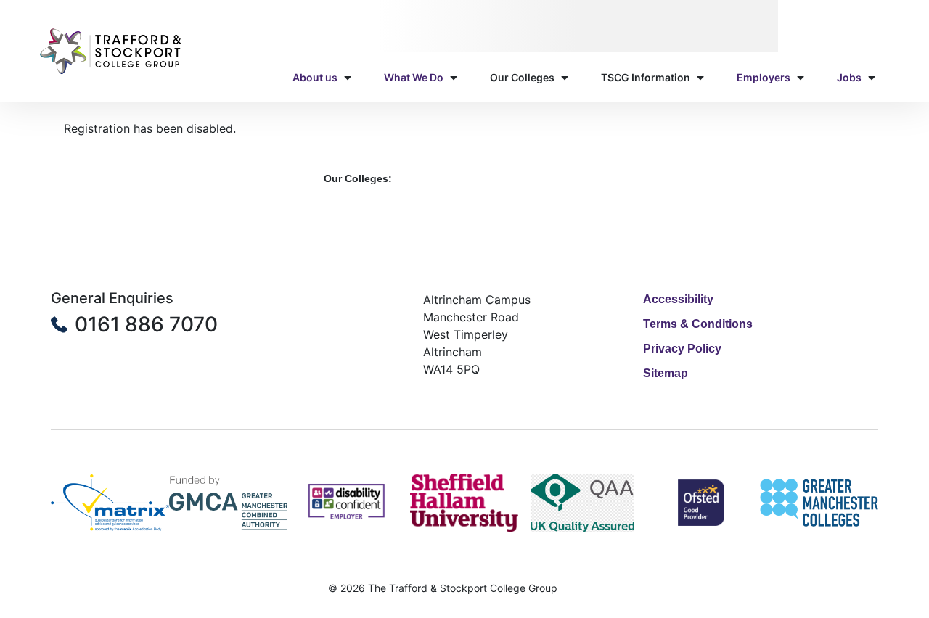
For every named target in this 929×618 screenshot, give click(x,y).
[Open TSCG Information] (700, 77)
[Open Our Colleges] (565, 77)
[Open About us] (348, 77)
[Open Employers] (800, 77)
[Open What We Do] (454, 77)
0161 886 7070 (146, 324)
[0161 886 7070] (59, 324)
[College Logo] (111, 51)
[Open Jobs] (872, 77)
